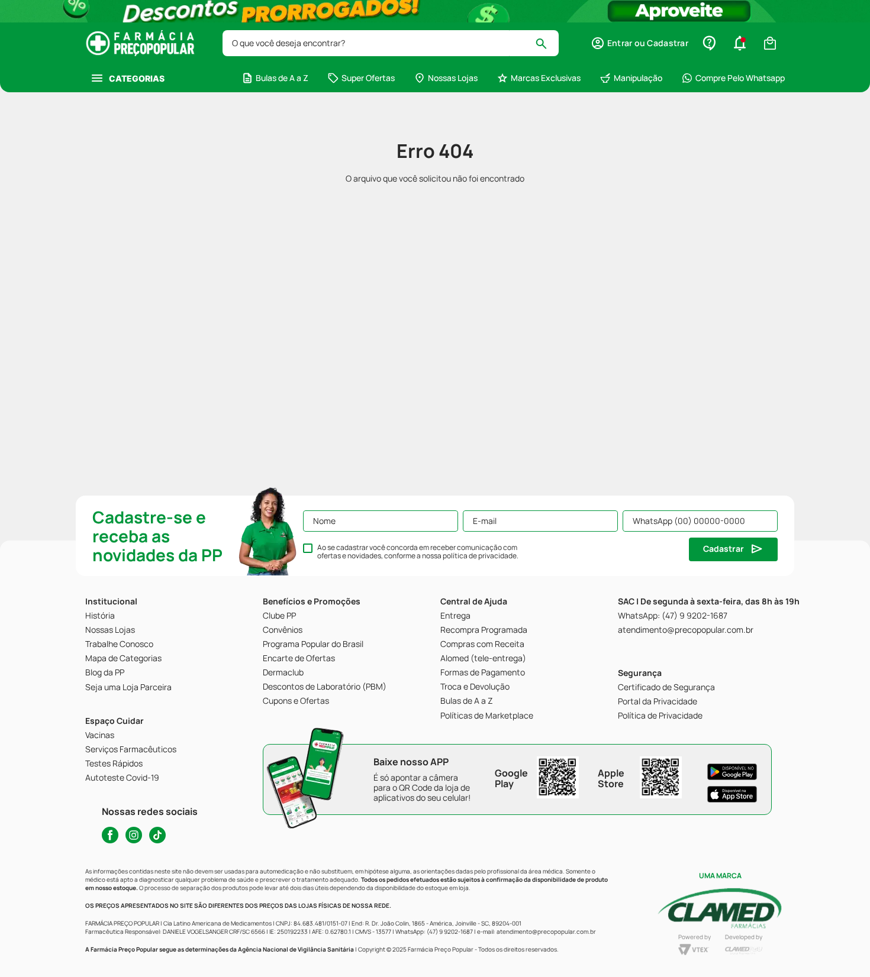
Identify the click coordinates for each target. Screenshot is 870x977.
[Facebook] (110, 835)
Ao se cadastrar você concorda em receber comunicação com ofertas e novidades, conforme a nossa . (417, 552)
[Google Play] (732, 772)
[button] (639, 43)
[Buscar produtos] (546, 43)
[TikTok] (157, 835)
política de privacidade (480, 556)
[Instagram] (133, 835)
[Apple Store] (732, 794)
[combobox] (390, 43)
